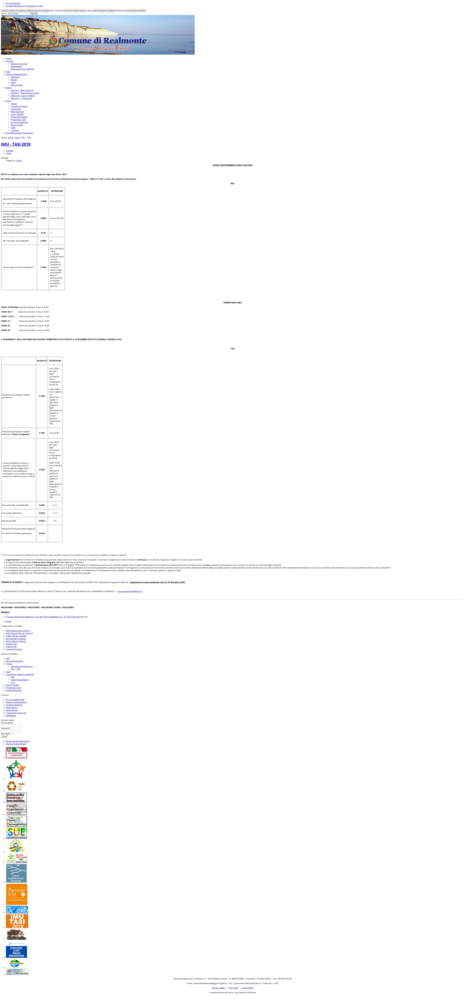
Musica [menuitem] (14, 79)
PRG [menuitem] (12, 677)
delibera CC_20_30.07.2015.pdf (66, 617)
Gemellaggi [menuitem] (11, 715)
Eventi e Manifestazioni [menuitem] (16, 74)
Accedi (4, 736)
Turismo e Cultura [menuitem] (19, 106)
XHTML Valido (218, 988)
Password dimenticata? (16, 744)
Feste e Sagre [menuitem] (17, 85)
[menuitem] (16, 757)
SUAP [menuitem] (13, 127)
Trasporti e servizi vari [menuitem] (16, 713)
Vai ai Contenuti (13, 3)
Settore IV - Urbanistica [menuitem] (21, 98)
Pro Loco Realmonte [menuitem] (15, 699)
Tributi (17, 137)
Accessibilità (247, 988)
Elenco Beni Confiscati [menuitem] (16, 641)
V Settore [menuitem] (15, 130)
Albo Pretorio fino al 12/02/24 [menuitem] (19, 633)
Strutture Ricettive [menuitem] (14, 705)
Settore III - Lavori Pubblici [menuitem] (23, 95)
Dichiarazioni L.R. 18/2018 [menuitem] (22, 69)
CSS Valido (233, 988)
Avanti (9, 621)
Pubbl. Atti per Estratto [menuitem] (16, 636)
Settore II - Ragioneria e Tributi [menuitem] (25, 93)
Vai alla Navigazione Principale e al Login (24, 6)
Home (10, 137)
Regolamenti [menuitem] (16, 66)
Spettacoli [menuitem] (15, 77)
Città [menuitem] (8, 71)
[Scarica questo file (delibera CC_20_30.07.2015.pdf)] (29, 617)
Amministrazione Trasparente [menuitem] (19, 133)
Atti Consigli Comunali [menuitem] (16, 638)
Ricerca (34, 13)
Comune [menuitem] (9, 61)
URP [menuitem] (8, 658)
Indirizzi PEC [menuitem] (11, 646)
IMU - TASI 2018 (15, 144)
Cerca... (4, 13)
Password (5, 728)
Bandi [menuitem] (8, 87)
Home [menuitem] (8, 58)
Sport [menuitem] (13, 82)
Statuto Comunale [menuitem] (19, 63)
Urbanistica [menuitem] (16, 109)
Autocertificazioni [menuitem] (14, 690)
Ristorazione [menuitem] (11, 707)
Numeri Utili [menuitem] (11, 644)
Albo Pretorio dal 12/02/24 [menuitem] (18, 630)
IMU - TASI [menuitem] (15, 669)
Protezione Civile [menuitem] (18, 119)
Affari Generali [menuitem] (17, 111)
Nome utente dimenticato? (18, 741)
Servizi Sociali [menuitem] (17, 125)
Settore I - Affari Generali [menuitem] (22, 90)
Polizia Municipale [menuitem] (19, 117)
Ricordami (5, 733)
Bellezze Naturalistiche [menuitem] (16, 702)
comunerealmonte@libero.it (129, 591)
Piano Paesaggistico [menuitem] (20, 679)
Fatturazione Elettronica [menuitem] (22, 666)
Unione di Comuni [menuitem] (14, 649)
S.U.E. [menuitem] (13, 682)
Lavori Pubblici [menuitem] (17, 114)
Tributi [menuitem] (14, 103)
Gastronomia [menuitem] (12, 710)
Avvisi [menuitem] (8, 101)
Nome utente (7, 723)
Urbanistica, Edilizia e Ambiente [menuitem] (20, 674)
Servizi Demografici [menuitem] (19, 122)
